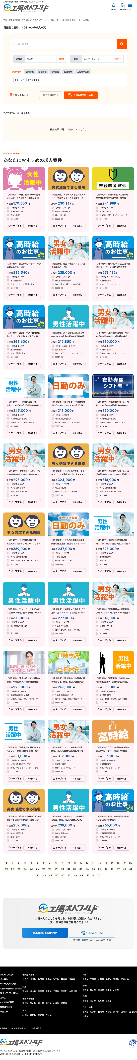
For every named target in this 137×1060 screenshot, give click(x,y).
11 (75, 862)
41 (130, 869)
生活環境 (68, 71)
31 (68, 869)
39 (118, 869)
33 (80, 869)
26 (37, 869)
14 (93, 862)
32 (74, 869)
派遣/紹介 (16, 71)
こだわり (83, 71)
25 (31, 869)
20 (130, 862)
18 (118, 862)
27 (43, 869)
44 (50, 875)
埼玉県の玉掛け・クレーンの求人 (76, 20)
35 (93, 869)
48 (75, 875)
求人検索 (54, 20)
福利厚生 (55, 71)
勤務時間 (42, 71)
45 (56, 875)
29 (56, 869)
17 (112, 862)
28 (49, 869)
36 (99, 869)
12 (81, 862)
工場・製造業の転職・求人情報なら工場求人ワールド (25, 20)
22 (12, 869)
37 (105, 869)
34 (87, 869)
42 (38, 875)
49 (81, 875)
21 (6, 869)
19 (124, 862)
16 (106, 862)
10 (68, 862)
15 (99, 862)
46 (62, 875)
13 (87, 862)
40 (124, 869)
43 (44, 875)
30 (62, 869)
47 (69, 875)
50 (87, 875)
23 (18, 869)
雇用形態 (30, 71)
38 (111, 869)
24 (25, 869)
